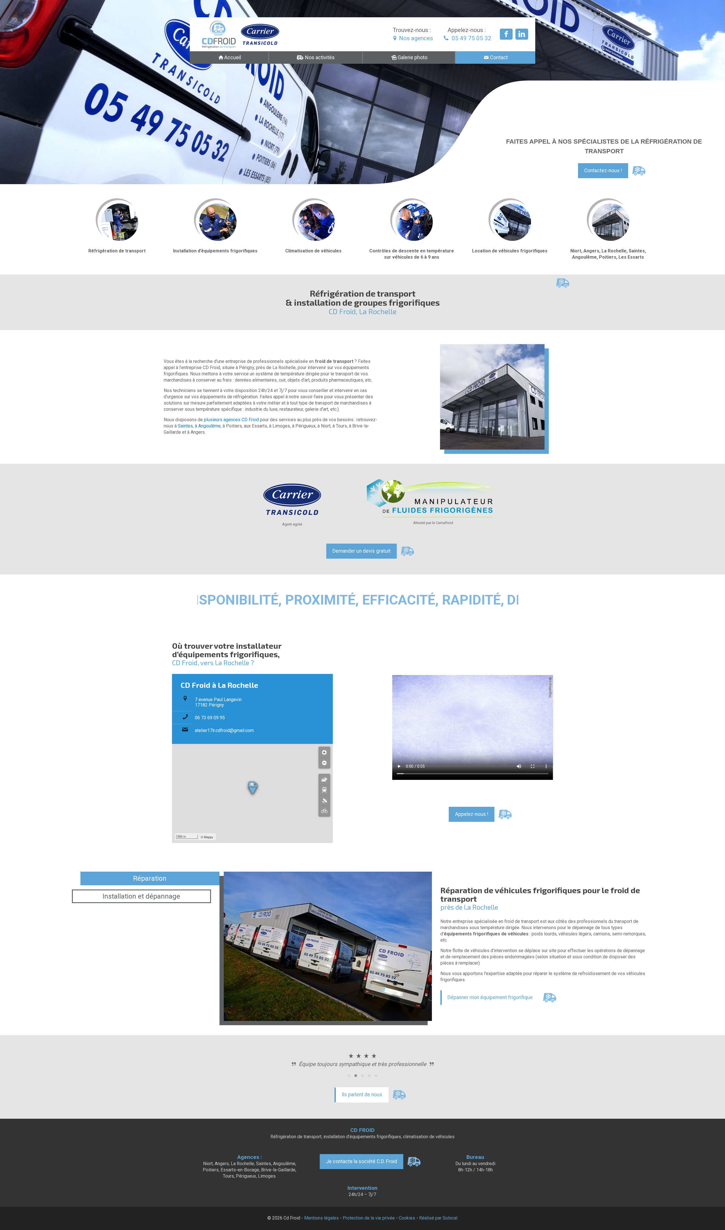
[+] (324, 752)
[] (324, 790)
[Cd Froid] (238, 34)
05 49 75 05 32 (470, 38)
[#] (324, 800)
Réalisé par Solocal (438, 1218)
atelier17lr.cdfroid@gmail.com (224, 730)
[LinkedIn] (521, 34)
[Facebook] (506, 34)
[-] (324, 762)
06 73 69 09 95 (210, 717)
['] (324, 779)
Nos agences (416, 38)
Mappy (208, 837)
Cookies (407, 1218)
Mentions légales (321, 1218)
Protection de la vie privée (369, 1218)
